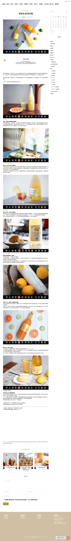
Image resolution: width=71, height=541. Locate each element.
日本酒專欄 (53, 73)
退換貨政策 (23, 518)
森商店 (51, 68)
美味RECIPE (52, 57)
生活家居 (21, 4)
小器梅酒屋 (23, 17)
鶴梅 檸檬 (4, 119)
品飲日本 (35, 4)
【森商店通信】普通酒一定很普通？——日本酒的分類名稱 (26, 468)
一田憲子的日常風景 (53, 91)
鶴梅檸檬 (10, 443)
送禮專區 (41, 4)
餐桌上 (12, 4)
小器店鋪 (6, 518)
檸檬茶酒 (43, 441)
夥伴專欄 (51, 93)
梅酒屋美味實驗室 (54, 64)
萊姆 (7, 443)
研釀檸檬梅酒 (5, 210)
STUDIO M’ (52, 77)
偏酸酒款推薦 (13, 441)
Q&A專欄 (53, 80)
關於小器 (51, 4)
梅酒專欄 (51, 59)
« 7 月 (51, 32)
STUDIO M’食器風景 (55, 86)
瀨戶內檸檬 (5, 443)
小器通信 (3, 4)
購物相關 (56, 4)
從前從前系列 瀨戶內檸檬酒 (8, 163)
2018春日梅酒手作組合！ (10, 468)
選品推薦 (51, 55)
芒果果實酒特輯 (41, 467)
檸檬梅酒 (39, 441)
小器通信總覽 (52, 43)
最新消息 (51, 45)
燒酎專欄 (52, 75)
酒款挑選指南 (26, 10)
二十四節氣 (53, 84)
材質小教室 (46, 4)
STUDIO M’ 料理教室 (55, 89)
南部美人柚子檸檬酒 (6, 253)
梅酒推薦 (32, 441)
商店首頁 (51, 41)
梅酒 (23, 441)
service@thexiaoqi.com (59, 518)
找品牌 (7, 4)
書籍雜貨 (26, 4)
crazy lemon (7, 441)
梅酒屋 (25, 441)
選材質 (31, 4)
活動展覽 (51, 48)
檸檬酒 (46, 441)
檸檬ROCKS (5, 300)
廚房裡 (16, 4)
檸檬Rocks (36, 441)
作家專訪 (51, 50)
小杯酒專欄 (53, 70)
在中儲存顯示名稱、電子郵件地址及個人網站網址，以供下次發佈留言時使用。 (21, 499)
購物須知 (22, 516)
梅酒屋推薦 (28, 441)
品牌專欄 (51, 52)
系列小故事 (53, 82)
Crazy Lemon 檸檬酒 (7, 345)
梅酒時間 (52, 66)
